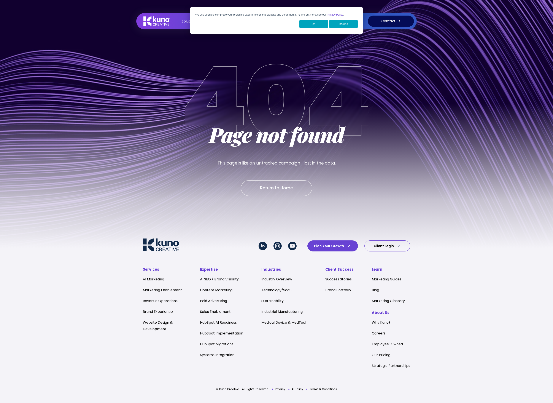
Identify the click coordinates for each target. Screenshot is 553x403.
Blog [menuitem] (375, 290)
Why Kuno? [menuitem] (381, 322)
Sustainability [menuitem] (272, 300)
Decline (343, 24)
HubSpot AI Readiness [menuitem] (218, 322)
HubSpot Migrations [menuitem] (216, 344)
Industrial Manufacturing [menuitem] (282, 311)
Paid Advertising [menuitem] (213, 300)
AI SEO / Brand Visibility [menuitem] (219, 279)
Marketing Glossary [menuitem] (388, 300)
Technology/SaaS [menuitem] (276, 290)
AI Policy (297, 389)
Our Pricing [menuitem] (381, 354)
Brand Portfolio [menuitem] (338, 290)
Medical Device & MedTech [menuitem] (284, 322)
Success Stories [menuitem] (338, 279)
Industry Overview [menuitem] (276, 279)
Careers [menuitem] (379, 333)
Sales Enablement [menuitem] (215, 311)
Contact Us (390, 21)
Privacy (280, 389)
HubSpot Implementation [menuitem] (221, 333)
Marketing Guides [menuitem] (386, 279)
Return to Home (276, 188)
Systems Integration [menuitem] (217, 354)
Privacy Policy (335, 14)
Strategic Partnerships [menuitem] (391, 365)
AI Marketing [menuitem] (153, 279)
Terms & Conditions (323, 389)
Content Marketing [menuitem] (216, 290)
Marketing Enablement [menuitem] (162, 290)
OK (313, 24)
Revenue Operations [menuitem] (160, 300)
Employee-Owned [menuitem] (387, 344)
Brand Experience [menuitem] (158, 311)
